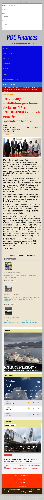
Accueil (5, 48)
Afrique (4, 9)
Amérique (5, 17)
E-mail (39, 128)
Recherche (5, 28)
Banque (6, 59)
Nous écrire (21, 479)
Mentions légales (21, 486)
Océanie (4, 24)
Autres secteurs (9, 84)
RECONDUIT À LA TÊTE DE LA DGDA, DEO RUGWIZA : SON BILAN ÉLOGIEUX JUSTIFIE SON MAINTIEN (23, 467)
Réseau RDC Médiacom (8, 5)
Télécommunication (10, 79)
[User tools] (24, 124)
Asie (3, 21)
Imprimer (32, 128)
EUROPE (4, 13)
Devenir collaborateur (22, 482)
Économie (6, 64)
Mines (5, 74)
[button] (9, 394)
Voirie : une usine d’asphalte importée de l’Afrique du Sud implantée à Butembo (22, 448)
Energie (5, 69)
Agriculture (7, 53)
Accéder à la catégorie (13, 468)
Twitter (6, 134)
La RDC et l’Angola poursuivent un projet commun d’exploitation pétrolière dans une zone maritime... (21, 369)
